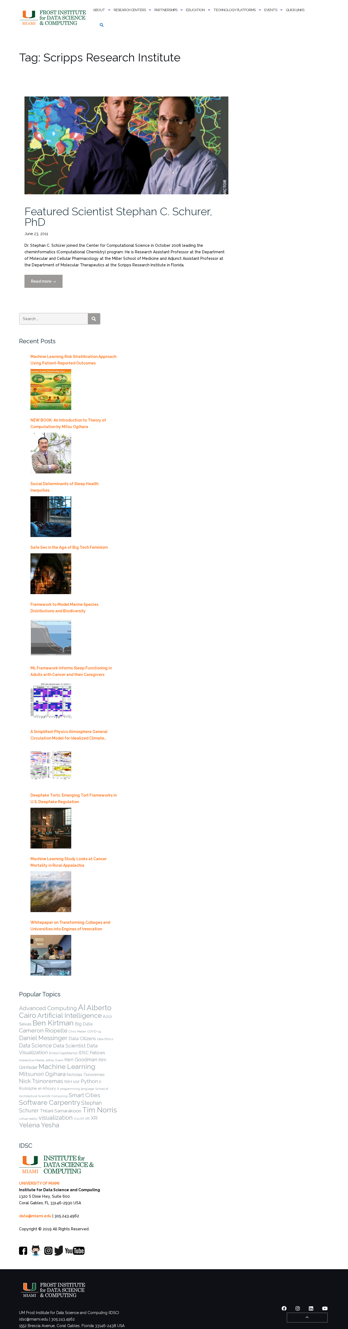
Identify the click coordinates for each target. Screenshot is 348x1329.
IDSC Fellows (92, 1052)
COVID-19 (94, 1031)
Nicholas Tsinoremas (86, 1074)
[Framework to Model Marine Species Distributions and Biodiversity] (50, 637)
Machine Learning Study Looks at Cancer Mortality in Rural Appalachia (68, 862)
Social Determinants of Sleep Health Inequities (64, 487)
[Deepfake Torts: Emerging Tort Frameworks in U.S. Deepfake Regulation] (50, 828)
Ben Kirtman (53, 1023)
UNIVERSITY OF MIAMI (39, 1183)
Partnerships (165, 10)
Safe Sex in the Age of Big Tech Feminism (69, 547)
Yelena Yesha (39, 1125)
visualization (56, 1117)
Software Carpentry (49, 1102)
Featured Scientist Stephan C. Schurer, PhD (118, 216)
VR (87, 1118)
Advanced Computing (48, 1008)
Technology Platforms (234, 10)
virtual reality (28, 1119)
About (99, 10)
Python (89, 1081)
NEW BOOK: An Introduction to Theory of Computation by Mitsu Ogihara (68, 423)
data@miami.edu (35, 1216)
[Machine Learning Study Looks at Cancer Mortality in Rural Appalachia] (50, 891)
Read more (47, 283)
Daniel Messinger (43, 1037)
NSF (76, 1082)
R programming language (75, 1089)
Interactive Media (31, 1060)
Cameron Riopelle (43, 1030)
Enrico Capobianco (63, 1053)
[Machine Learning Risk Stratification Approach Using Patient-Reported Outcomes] (50, 389)
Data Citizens (82, 1038)
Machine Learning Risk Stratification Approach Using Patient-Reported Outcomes (73, 359)
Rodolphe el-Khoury (37, 1088)
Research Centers (130, 10)
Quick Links (295, 10)
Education (195, 10)
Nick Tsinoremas (41, 1081)
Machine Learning (67, 1067)
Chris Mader (77, 1031)
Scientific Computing (53, 1096)
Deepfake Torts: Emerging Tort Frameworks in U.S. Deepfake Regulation (73, 798)
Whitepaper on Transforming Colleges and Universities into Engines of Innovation (70, 925)
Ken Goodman (80, 1059)
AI (82, 1007)
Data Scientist (69, 1046)
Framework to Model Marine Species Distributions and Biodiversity (64, 607)
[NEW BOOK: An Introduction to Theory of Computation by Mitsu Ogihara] (50, 453)
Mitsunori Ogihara (42, 1074)
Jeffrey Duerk (54, 1060)
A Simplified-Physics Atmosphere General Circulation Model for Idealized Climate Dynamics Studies (68, 735)
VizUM (79, 1119)
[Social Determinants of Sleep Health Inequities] (50, 516)
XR (94, 1118)
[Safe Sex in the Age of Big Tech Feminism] (50, 573)
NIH (68, 1081)
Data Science (35, 1045)
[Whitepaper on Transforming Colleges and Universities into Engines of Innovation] (50, 955)
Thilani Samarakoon (60, 1110)
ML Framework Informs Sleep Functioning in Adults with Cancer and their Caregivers (71, 671)
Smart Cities (84, 1095)
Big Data (83, 1024)
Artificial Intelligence (69, 1015)
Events (270, 10)
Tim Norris (99, 1110)
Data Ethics (105, 1039)
